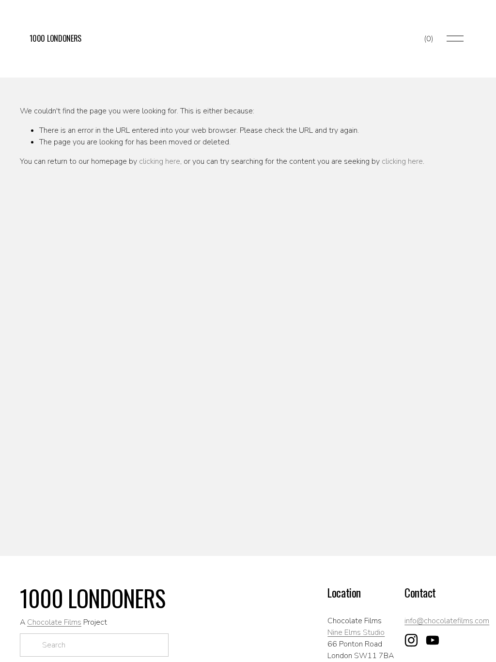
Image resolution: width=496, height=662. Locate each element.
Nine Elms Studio (356, 632)
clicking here (159, 161)
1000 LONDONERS (55, 38)
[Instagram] (411, 640)
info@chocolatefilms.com (446, 620)
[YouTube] (432, 640)
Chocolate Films (54, 622)
